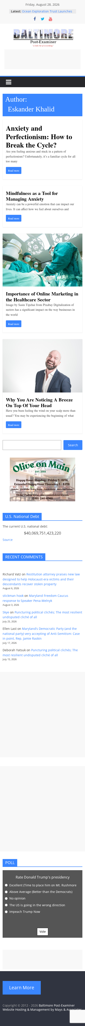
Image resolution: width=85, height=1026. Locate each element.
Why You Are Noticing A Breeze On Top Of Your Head (39, 402)
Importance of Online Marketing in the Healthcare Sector (42, 296)
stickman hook (13, 596)
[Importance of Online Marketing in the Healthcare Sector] (43, 236)
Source (8, 540)
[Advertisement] (42, 59)
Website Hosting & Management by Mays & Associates (42, 1009)
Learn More (21, 987)
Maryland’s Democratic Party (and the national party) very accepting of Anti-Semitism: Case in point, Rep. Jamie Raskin (41, 634)
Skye (6, 612)
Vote (42, 931)
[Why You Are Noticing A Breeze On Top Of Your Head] (43, 341)
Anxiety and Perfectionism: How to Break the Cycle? (39, 136)
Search (73, 445)
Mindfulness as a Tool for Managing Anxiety (32, 195)
